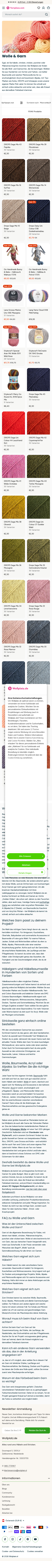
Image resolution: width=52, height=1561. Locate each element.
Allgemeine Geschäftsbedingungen (27, 1547)
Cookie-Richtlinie (18, 741)
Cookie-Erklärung (15, 758)
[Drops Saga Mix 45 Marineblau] (38, 379)
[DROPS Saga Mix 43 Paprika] (13, 129)
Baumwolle (38, 1076)
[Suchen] (46, 14)
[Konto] (43, 7)
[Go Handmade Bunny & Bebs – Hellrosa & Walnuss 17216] (13, 254)
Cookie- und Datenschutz (13, 1551)
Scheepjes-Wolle (18, 1129)
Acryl (47, 847)
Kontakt (5, 1547)
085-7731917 (10, 1466)
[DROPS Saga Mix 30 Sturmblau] (38, 632)
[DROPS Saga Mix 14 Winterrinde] (38, 170)
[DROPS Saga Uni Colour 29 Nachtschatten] (13, 672)
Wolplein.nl (13, 1556)
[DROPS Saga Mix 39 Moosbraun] (38, 129)
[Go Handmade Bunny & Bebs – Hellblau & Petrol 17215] (38, 254)
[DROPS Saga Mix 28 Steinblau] (38, 672)
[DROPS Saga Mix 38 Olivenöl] (13, 507)
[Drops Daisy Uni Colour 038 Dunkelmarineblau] (38, 211)
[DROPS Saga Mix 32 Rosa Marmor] (13, 632)
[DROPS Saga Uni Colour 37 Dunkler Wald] (38, 507)
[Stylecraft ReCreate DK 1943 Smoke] (38, 336)
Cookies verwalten (35, 1551)
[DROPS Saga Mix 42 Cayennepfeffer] (38, 422)
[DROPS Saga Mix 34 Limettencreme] (13, 591)
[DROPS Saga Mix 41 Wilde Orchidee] (13, 466)
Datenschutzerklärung (34, 738)
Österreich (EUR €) (14, 1520)
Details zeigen (25, 873)
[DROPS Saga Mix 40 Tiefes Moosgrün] (38, 466)
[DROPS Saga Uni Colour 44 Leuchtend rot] (13, 422)
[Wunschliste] (39, 8)
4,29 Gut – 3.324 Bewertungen (30, 2)
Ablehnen (26, 865)
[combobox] (26, 14)
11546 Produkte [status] (35, 111)
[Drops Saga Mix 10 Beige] (13, 211)
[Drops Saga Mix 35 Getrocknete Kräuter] (38, 550)
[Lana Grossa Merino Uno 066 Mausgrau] (13, 295)
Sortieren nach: (37, 103)
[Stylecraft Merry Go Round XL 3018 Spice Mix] (13, 379)
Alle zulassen (25, 856)
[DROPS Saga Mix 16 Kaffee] (13, 170)
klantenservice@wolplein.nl (15, 1470)
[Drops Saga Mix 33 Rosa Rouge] (38, 591)
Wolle (26, 1082)
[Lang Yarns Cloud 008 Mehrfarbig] (38, 295)
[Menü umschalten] (3, 7)
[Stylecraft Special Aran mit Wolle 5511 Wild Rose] (13, 336)
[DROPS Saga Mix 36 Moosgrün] (13, 550)
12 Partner (34, 729)
